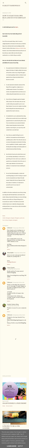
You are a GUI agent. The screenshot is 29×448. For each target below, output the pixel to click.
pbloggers (15, 220)
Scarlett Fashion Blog (11, 5)
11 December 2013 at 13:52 (18, 227)
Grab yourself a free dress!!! (14, 403)
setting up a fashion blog (21, 48)
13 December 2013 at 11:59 (13, 305)
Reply (8, 249)
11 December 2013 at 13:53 (19, 252)
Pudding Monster (11, 262)
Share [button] (3, 215)
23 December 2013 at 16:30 (19, 315)
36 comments (9, 405)
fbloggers (17, 218)
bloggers (13, 218)
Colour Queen (11, 267)
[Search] (26, 2)
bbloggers (8, 218)
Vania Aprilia (10, 252)
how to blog (5, 220)
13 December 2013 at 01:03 (14, 269)
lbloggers (10, 220)
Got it (20, 446)
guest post (22, 218)
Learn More (11, 446)
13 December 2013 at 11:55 (18, 282)
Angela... (16, 27)
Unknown (9, 228)
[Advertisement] (14, 361)
